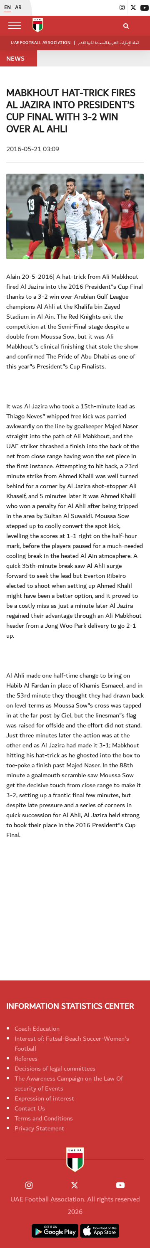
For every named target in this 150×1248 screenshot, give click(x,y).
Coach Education (37, 1028)
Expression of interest (44, 1098)
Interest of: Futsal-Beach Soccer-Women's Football (72, 1043)
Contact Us (30, 1108)
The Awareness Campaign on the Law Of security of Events (69, 1083)
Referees (26, 1058)
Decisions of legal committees (55, 1068)
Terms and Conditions (44, 1118)
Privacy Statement (39, 1128)
